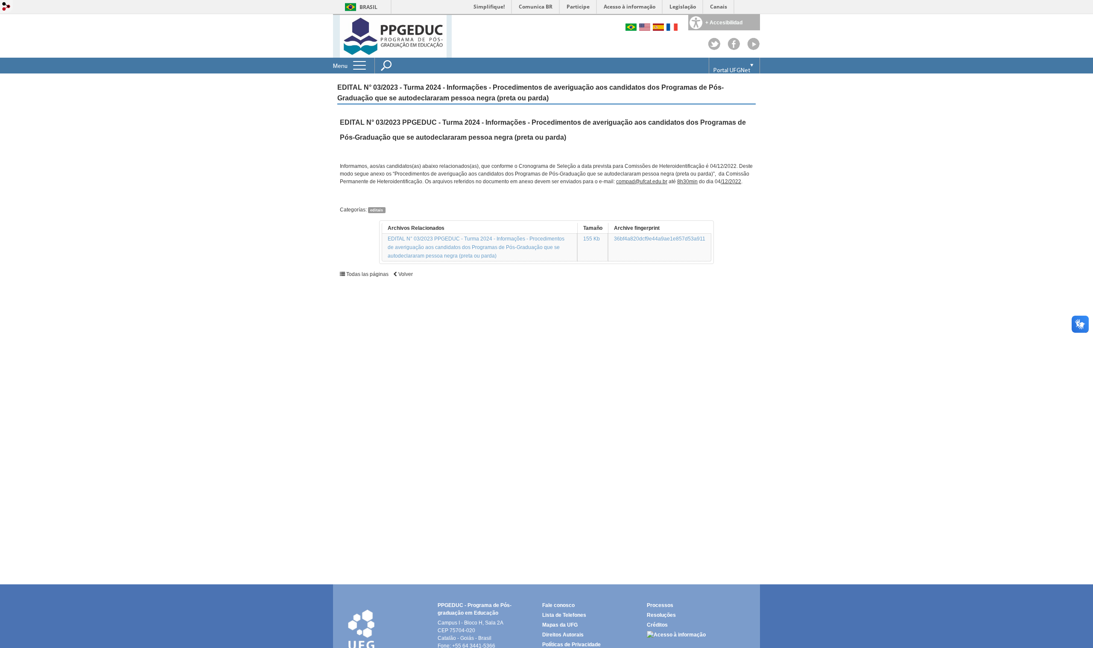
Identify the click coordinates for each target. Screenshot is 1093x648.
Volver (405, 274)
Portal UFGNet (731, 70)
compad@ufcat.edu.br (641, 182)
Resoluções (661, 615)
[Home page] (393, 35)
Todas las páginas (367, 274)
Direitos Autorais (563, 635)
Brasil (368, 7)
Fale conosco (558, 605)
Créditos (657, 625)
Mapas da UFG (560, 625)
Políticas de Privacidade (571, 645)
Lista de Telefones (564, 615)
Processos (660, 605)
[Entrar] (6, 7)
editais (376, 210)
